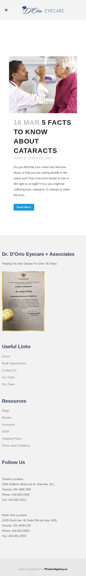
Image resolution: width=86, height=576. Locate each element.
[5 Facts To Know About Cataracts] (43, 84)
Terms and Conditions (16, 445)
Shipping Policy (12, 438)
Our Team (8, 384)
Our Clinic (8, 377)
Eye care (45, 158)
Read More (24, 207)
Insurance (8, 424)
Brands (6, 417)
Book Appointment (14, 363)
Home (6, 356)
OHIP (5, 431)
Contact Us (9, 370)
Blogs (5, 410)
